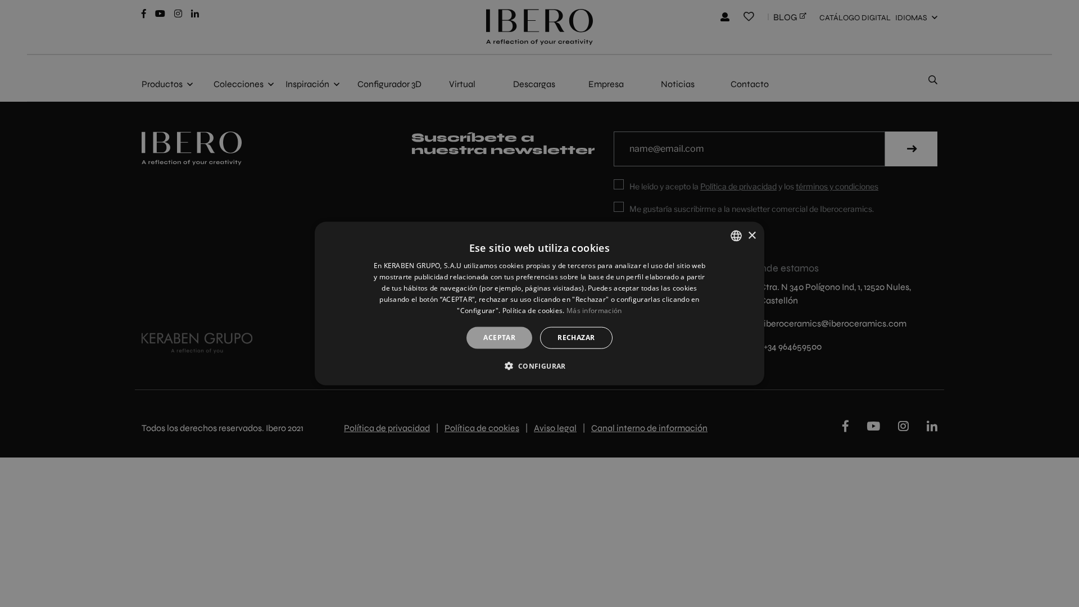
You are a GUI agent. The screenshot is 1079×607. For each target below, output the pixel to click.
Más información (594, 310)
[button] (539, 365)
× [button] (751, 235)
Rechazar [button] (576, 337)
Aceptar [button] (499, 337)
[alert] (539, 303)
